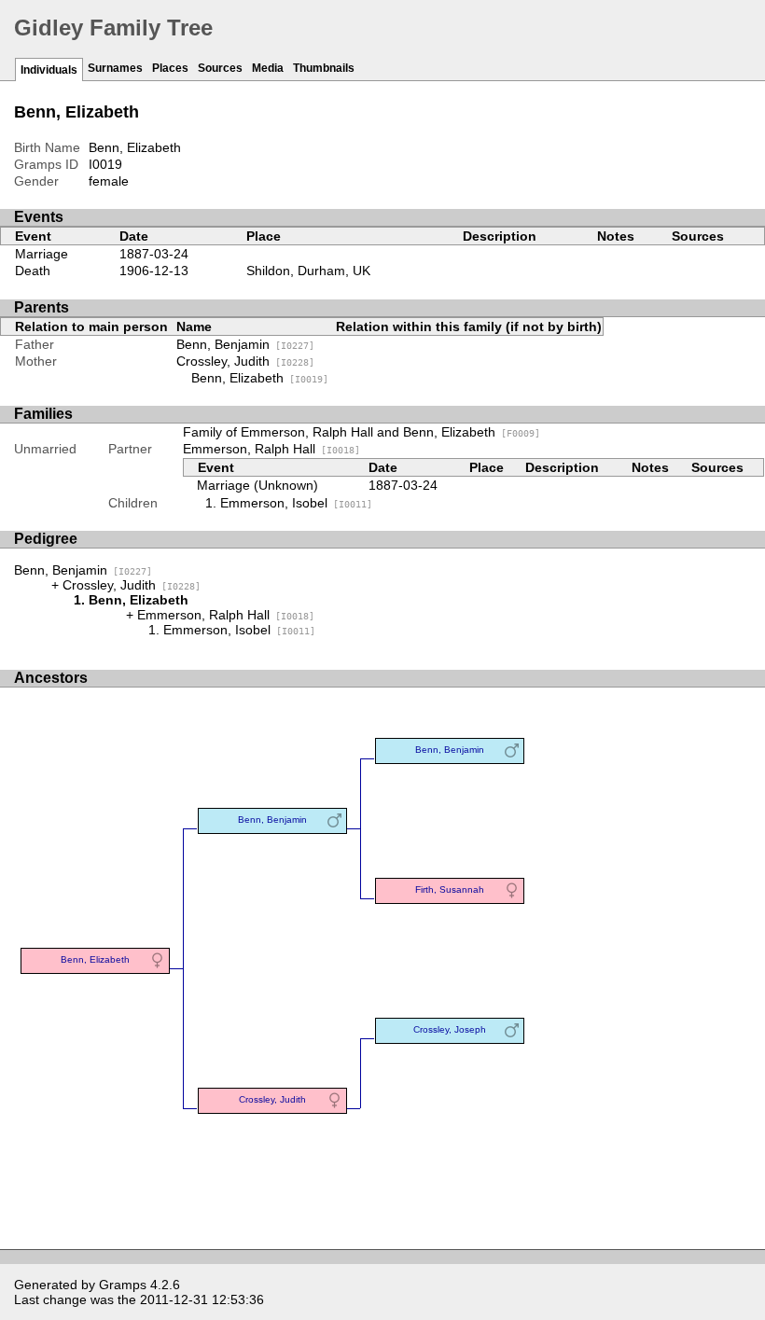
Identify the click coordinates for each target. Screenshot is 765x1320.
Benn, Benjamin (245, 344)
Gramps (122, 1284)
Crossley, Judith (245, 361)
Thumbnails (324, 68)
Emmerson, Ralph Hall (271, 448)
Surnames (115, 68)
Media (268, 68)
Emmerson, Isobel (296, 502)
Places (170, 68)
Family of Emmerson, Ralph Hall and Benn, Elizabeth (361, 431)
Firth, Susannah (449, 889)
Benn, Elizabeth (259, 377)
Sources (220, 68)
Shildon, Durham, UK (308, 270)
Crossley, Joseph (449, 1029)
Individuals (49, 69)
